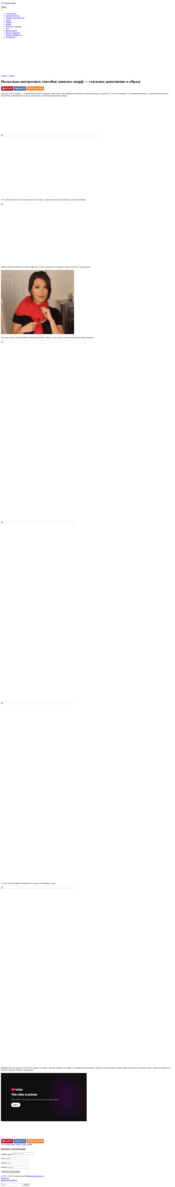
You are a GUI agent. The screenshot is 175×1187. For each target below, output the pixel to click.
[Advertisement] (87, 56)
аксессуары (10, 1144)
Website (4, 1167)
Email (3, 1163)
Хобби (8, 24)
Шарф (29, 1144)
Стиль (23, 1144)
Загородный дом (12, 16)
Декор (8, 20)
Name (3, 1158)
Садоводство (11, 14)
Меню (4, 7)
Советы (12, 76)
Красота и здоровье (13, 26)
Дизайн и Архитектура (15, 18)
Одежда (4, 76)
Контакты (5, 1178)
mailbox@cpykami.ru (9, 1180)
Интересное (10, 37)
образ (18, 1144)
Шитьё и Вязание (13, 33)
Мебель (9, 22)
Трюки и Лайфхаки (13, 35)
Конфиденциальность (35, 1176)
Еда (7, 29)
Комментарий (6, 1154)
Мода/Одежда (11, 31)
